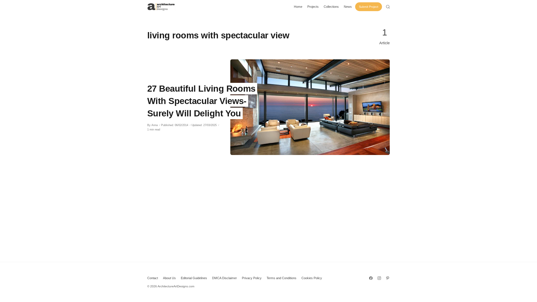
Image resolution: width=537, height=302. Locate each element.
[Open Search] (388, 7)
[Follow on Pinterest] (387, 278)
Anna (154, 125)
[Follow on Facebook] (371, 278)
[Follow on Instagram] (379, 278)
